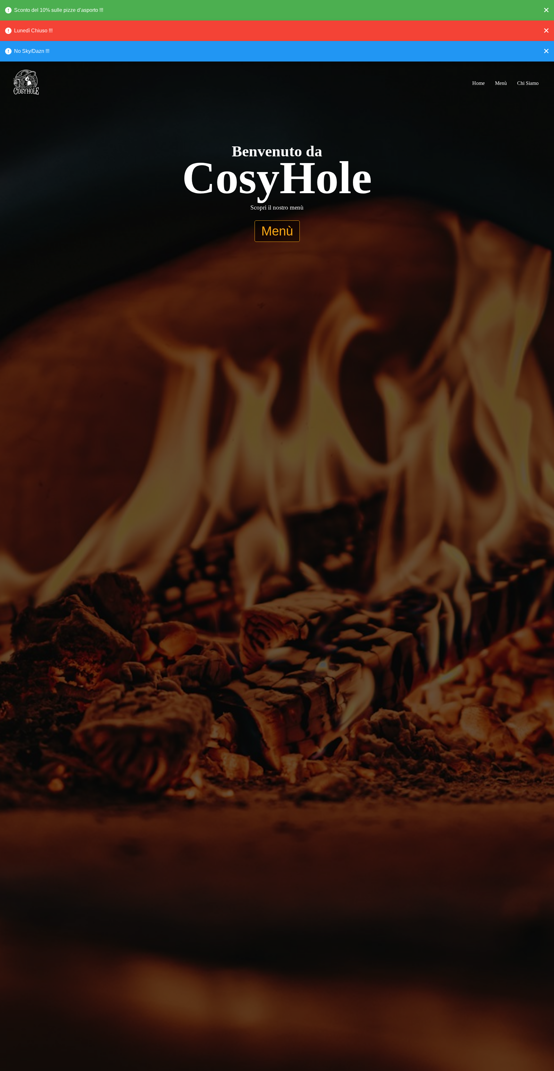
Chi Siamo (528, 83)
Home (478, 83)
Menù (501, 83)
